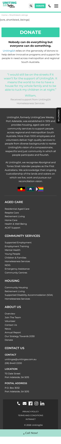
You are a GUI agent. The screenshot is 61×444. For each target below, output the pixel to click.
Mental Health (12, 250)
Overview (10, 313)
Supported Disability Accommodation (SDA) (29, 295)
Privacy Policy (31, 411)
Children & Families (15, 257)
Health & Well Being (16, 223)
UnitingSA (9, 50)
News (8, 328)
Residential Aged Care (17, 208)
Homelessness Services (17, 261)
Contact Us (11, 325)
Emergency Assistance (17, 268)
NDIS (7, 265)
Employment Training (17, 246)
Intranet (31, 419)
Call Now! (31, 433)
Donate (40, 6)
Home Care (11, 220)
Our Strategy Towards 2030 (20, 336)
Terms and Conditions (30, 415)
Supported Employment (18, 242)
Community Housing (16, 287)
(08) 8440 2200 (13, 363)
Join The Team (13, 317)
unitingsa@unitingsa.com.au (20, 359)
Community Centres (16, 272)
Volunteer (10, 321)
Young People (12, 253)
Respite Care (12, 212)
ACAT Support (12, 227)
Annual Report (13, 332)
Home (4, 15)
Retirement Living (15, 216)
